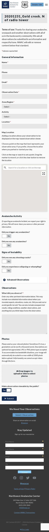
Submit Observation (24, 415)
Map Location (8, 132)
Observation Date (10, 92)
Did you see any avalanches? (14, 241)
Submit (10, 398)
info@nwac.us (24, 508)
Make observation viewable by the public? (20, 386)
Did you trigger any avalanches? (16, 232)
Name (5, 62)
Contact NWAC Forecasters (24, 512)
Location (6, 122)
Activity (5, 112)
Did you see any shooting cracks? (16, 257)
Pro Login (25, 529)
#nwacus (24, 423)
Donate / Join (37, 5)
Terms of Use (19, 489)
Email (5, 82)
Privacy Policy (30, 489)
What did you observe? (13, 293)
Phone (4, 72)
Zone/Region (8, 102)
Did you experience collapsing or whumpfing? (22, 266)
